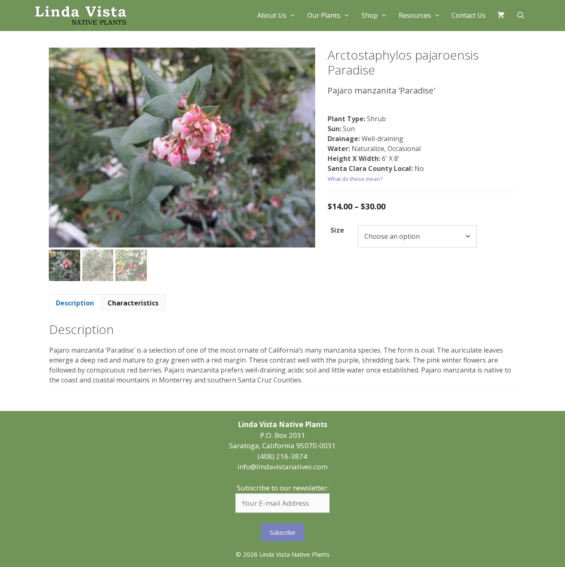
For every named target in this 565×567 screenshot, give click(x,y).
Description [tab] (75, 303)
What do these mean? (355, 179)
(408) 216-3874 (282, 456)
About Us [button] (271, 15)
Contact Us (469, 15)
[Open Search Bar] (520, 15)
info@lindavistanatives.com (282, 466)
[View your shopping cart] (500, 15)
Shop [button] (370, 15)
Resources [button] (415, 15)
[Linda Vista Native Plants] (80, 15)
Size (337, 230)
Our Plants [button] (323, 15)
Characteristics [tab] (133, 303)
